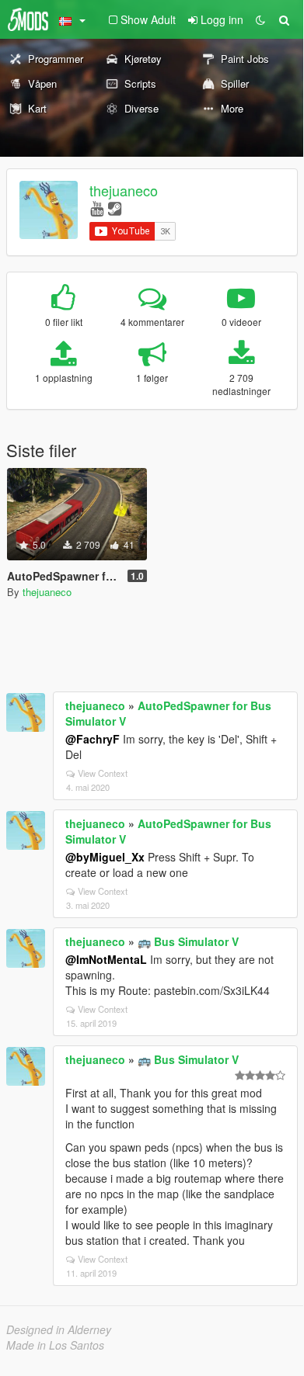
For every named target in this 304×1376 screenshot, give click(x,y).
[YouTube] (96, 207)
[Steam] (114, 207)
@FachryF (92, 739)
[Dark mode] (260, 19)
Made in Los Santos (55, 1345)
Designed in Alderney (58, 1329)
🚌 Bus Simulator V (188, 941)
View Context (103, 773)
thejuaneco (123, 190)
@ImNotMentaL (106, 959)
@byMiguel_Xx (105, 857)
